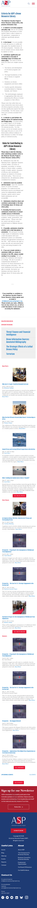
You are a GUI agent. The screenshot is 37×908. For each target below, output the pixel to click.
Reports (3, 862)
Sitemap (3, 856)
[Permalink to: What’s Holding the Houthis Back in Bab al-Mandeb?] (19, 475)
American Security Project (10, 589)
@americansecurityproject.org (13, 301)
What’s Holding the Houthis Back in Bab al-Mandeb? (15, 478)
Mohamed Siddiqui (9, 388)
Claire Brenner (7, 555)
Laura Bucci (7, 453)
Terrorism (10, 354)
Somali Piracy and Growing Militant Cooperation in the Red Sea (18, 449)
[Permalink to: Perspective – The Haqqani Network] (19, 718)
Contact (3, 865)
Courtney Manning (9, 523)
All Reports (19, 767)
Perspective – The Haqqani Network (11, 721)
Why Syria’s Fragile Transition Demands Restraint (15, 384)
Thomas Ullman (8, 423)
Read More (5, 396)
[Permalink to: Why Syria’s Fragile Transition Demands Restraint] (19, 381)
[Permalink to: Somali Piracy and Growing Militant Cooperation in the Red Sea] (19, 446)
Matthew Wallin (8, 622)
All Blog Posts (19, 495)
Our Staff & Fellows (23, 870)
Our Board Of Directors (25, 867)
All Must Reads (19, 631)
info (3, 301)
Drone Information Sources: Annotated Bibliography (17, 340)
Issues (3, 850)
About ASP (21, 850)
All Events (32, 775)
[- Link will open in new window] (2, 898)
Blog (2, 853)
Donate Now (18, 831)
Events (3, 859)
